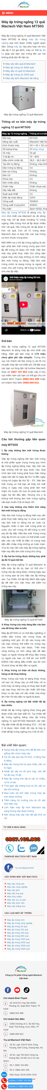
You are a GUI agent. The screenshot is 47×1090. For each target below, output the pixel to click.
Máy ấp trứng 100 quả (17, 929)
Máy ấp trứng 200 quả (17, 933)
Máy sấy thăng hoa (16, 906)
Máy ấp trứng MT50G (14, 212)
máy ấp (18, 46)
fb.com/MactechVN (24, 868)
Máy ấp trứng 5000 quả (18, 949)
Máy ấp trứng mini (15, 920)
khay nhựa (38, 149)
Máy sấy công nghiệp (17, 887)
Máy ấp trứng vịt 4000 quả (19, 67)
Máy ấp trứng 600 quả (17, 936)
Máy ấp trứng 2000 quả (18, 942)
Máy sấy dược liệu (15, 903)
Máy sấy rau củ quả (16, 900)
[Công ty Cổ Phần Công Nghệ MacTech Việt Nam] (23, 5)
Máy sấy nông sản (15, 884)
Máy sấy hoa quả (15, 893)
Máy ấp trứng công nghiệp (19, 923)
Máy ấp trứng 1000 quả (18, 939)
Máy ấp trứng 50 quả (17, 926)
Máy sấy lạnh (13, 890)
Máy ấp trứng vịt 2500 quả (19, 74)
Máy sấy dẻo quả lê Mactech (20, 64)
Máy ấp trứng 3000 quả (18, 945)
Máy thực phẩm (14, 896)
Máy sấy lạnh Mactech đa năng (21, 78)
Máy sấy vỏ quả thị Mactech (20, 71)
